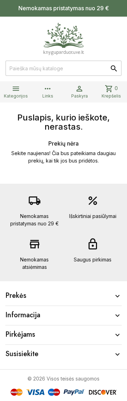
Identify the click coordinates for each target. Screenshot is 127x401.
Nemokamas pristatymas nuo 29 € (63, 8)
